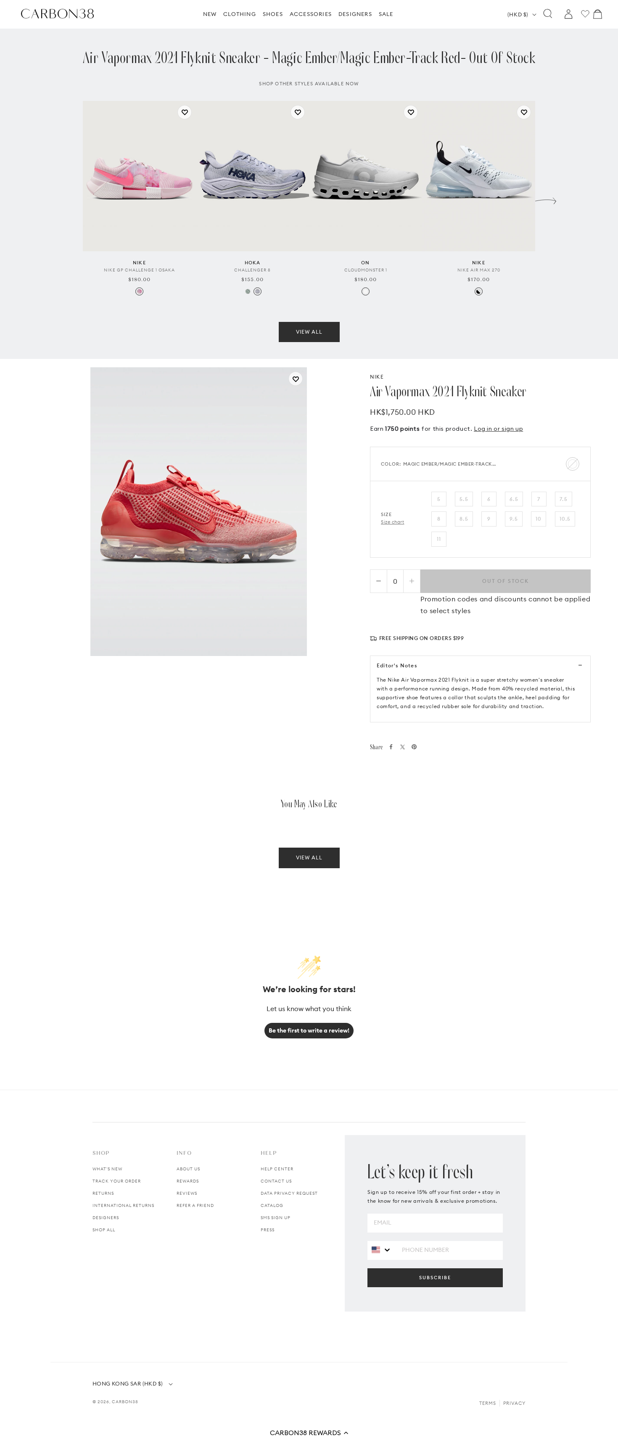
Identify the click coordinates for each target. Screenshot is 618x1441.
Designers (105, 1217)
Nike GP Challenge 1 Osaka (139, 270)
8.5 (464, 519)
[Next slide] (545, 198)
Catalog (272, 1205)
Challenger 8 (252, 270)
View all (309, 332)
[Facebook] (391, 746)
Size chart (392, 522)
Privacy (514, 1403)
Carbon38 (125, 1401)
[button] (309, 1432)
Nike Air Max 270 (478, 270)
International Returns (123, 1205)
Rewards (188, 1181)
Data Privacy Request (289, 1193)
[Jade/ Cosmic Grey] (248, 291)
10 (538, 519)
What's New (107, 1169)
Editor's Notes (397, 665)
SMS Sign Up (276, 1217)
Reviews (187, 1193)
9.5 (514, 519)
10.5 (565, 519)
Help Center (277, 1169)
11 (439, 539)
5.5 (464, 499)
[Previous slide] (72, 198)
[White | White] (365, 291)
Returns (103, 1193)
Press (268, 1230)
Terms (487, 1403)
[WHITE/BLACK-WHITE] (478, 291)
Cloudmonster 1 (365, 270)
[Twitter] (402, 747)
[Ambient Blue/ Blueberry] (257, 291)
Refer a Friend (195, 1205)
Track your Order (116, 1181)
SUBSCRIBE (435, 1277)
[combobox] (381, 1250)
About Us (188, 1169)
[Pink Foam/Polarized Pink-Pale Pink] (139, 291)
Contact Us (276, 1181)
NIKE (377, 377)
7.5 (564, 499)
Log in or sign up (498, 428)
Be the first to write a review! (309, 1030)
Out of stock (505, 581)
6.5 (514, 499)
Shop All (103, 1230)
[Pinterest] (414, 746)
